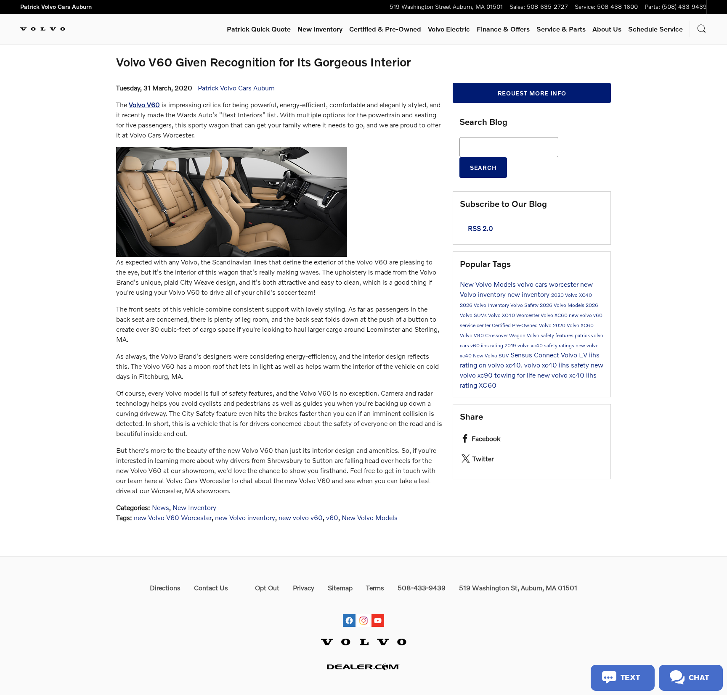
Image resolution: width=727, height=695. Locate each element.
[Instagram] (363, 613)
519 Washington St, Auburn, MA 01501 (518, 588)
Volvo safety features (551, 335)
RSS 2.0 (479, 228)
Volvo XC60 (555, 315)
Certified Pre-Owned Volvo (522, 325)
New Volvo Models (370, 517)
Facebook (486, 438)
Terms (375, 588)
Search (483, 167)
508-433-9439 (422, 588)
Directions (165, 588)
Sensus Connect (535, 355)
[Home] (42, 29)
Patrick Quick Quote (259, 29)
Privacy (303, 588)
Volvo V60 (144, 104)
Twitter (483, 458)
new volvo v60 (301, 517)
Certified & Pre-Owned (385, 29)
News (160, 507)
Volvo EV (575, 355)
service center (476, 325)
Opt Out (267, 588)
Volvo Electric (449, 29)
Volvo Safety (525, 305)
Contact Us (211, 588)
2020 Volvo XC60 (573, 325)
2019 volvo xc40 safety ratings (540, 345)
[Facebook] (349, 613)
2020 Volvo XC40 (571, 295)
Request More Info (532, 93)
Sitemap (340, 588)
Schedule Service (655, 29)
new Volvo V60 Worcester (173, 517)
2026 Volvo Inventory (485, 305)
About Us (606, 29)
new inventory (529, 294)
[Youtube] (377, 613)
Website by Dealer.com (363, 666)
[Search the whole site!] (702, 29)
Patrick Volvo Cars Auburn (236, 88)
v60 (332, 517)
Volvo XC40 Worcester (514, 315)
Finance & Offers (503, 29)
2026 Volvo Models (563, 305)
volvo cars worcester (548, 284)
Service (561, 29)
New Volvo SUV (491, 355)
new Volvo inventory (245, 517)
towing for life (515, 375)
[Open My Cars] (716, 9)
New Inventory (319, 29)
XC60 (487, 385)
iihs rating (492, 345)
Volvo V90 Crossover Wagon (493, 335)
